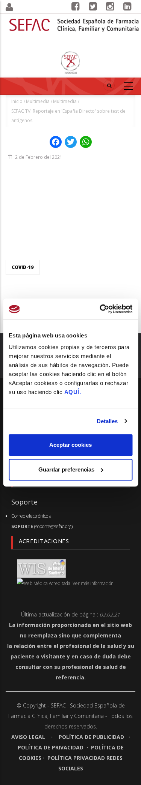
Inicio (17, 101)
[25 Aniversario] (70, 62)
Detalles (107, 421)
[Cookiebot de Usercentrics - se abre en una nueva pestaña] (100, 309)
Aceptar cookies (70, 445)
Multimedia (38, 101)
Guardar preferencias (66, 469)
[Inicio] (74, 20)
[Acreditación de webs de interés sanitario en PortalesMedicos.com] (41, 568)
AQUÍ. (72, 392)
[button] (18, 7)
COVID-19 (22, 267)
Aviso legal (29, 736)
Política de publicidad (91, 736)
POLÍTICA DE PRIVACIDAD (50, 747)
